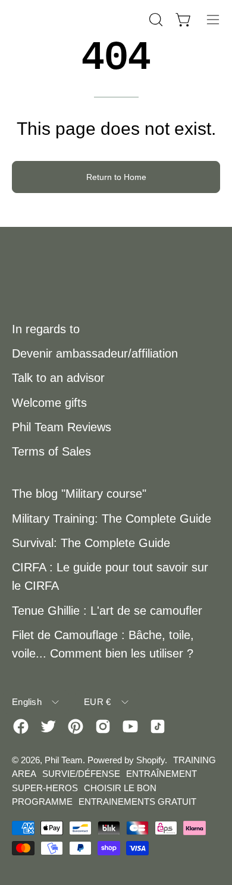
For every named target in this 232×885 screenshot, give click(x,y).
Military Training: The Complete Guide (111, 518)
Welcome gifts (49, 402)
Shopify (150, 760)
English (27, 702)
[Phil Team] (71, 19)
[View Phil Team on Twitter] (48, 726)
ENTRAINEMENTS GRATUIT (137, 801)
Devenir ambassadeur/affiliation (95, 353)
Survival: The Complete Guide (91, 542)
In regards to (46, 329)
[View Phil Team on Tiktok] (158, 726)
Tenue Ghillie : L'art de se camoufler (107, 610)
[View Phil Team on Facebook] (21, 726)
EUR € (97, 702)
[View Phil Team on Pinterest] (75, 726)
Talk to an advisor (58, 377)
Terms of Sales (51, 451)
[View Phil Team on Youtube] (130, 726)
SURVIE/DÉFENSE (81, 774)
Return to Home (116, 177)
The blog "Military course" (79, 493)
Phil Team (64, 760)
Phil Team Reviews (61, 427)
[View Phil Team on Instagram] (103, 726)
